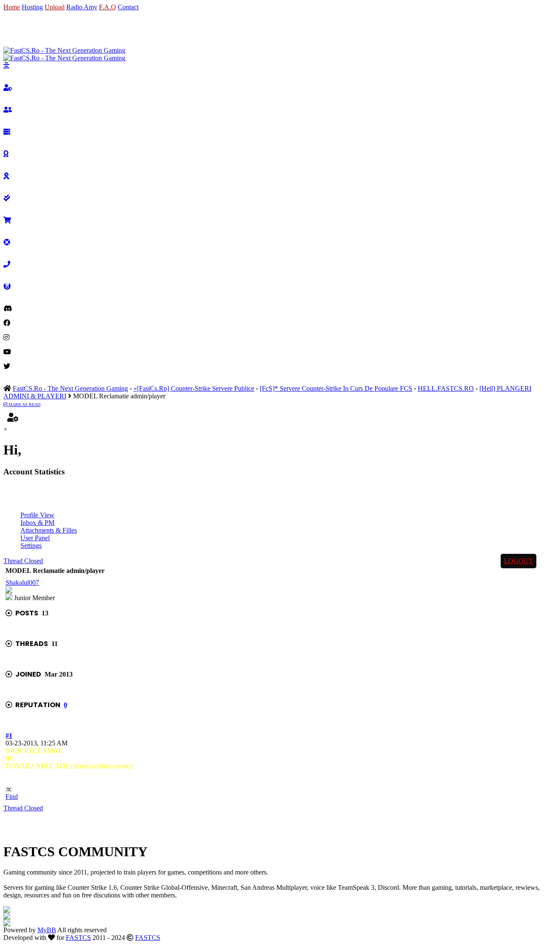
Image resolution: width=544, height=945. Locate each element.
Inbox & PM (37, 522)
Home (11, 7)
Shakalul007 (22, 582)
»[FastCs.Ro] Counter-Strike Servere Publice (193, 388)
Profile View (37, 515)
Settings (31, 545)
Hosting (32, 7)
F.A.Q (107, 7)
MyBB (46, 930)
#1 (9, 735)
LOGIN (14, 28)
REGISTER (43, 28)
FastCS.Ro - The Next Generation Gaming (70, 388)
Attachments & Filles (48, 530)
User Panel (35, 538)
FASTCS (78, 937)
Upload (55, 7)
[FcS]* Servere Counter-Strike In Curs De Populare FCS (336, 388)
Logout (518, 560)
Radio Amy (81, 7)
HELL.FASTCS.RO (446, 388)
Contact (128, 7)
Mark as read (23, 404)
